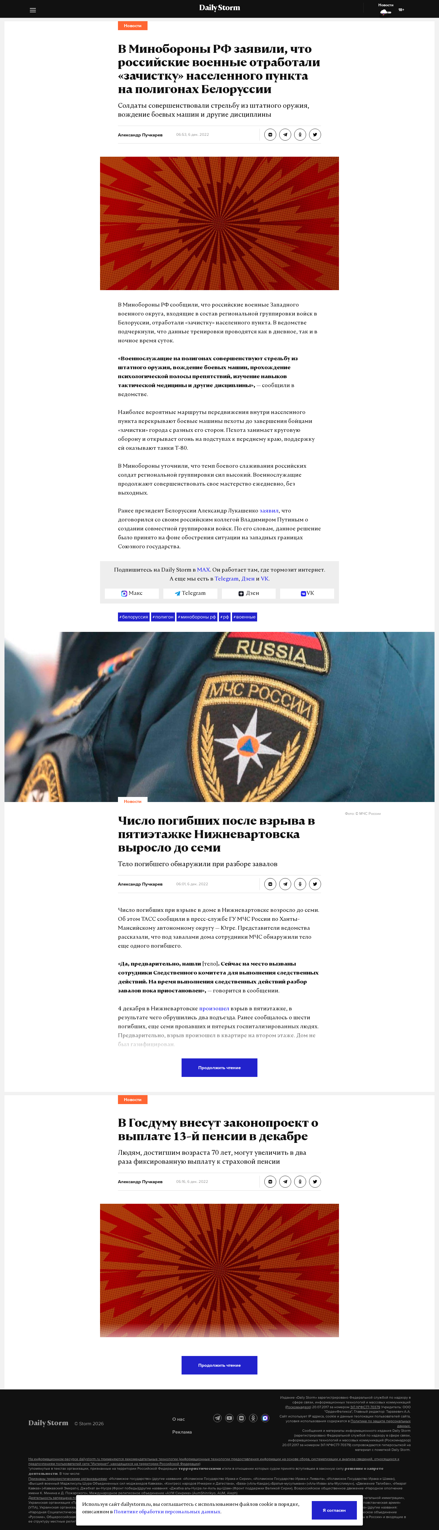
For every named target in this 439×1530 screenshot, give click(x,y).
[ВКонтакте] (241, 1418)
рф (224, 616)
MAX (203, 570)
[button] (33, 10)
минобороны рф (197, 616)
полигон (163, 616)
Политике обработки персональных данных (167, 1512)
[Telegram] (217, 1418)
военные (245, 616)
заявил (269, 511)
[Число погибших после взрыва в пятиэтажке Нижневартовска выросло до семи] (270, 884)
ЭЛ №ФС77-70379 (365, 1407)
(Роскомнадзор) (298, 1407)
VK (264, 579)
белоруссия (133, 616)
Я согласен (334, 1510)
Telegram (227, 579)
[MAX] (265, 1418)
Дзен (248, 579)
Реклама (182, 1431)
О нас (178, 1419)
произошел (214, 1009)
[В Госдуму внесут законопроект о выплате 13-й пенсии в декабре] (270, 1182)
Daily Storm (219, 8)
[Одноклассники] (253, 1418)
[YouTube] (229, 1418)
